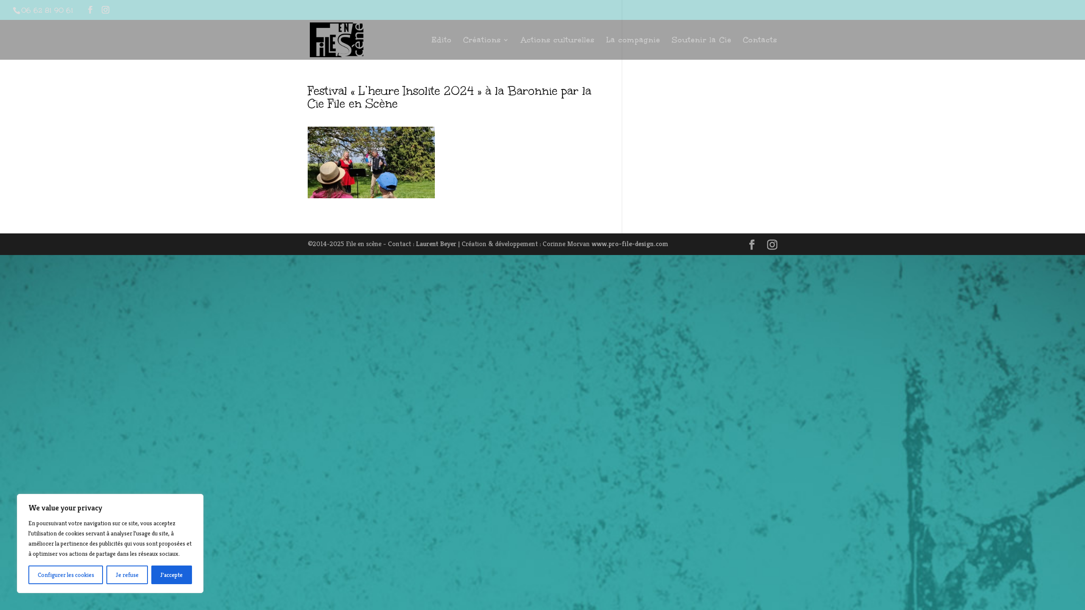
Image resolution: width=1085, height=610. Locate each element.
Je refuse (127, 575)
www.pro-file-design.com (630, 243)
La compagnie (633, 41)
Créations (482, 41)
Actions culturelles (558, 41)
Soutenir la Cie (702, 41)
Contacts (760, 41)
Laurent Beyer (436, 243)
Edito (441, 41)
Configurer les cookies (66, 575)
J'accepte (171, 575)
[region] (110, 543)
